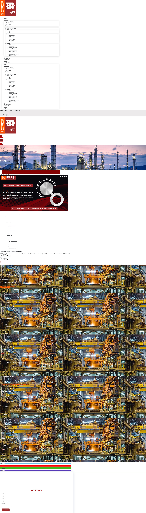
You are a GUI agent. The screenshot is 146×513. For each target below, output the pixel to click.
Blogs (5, 107)
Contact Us (7, 62)
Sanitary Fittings (12, 39)
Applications (7, 104)
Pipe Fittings (11, 40)
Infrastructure (9, 25)
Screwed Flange (12, 48)
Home (5, 64)
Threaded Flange (12, 55)
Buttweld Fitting (12, 35)
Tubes (10, 32)
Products (6, 26)
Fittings (7, 33)
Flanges (8, 43)
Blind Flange (11, 46)
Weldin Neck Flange (13, 51)
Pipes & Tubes (9, 29)
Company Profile (9, 21)
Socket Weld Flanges (13, 50)
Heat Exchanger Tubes (11, 28)
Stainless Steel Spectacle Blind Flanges (11, 251)
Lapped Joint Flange (13, 47)
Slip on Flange (11, 44)
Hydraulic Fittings (12, 37)
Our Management (9, 22)
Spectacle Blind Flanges (13, 54)
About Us (6, 20)
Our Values (8, 24)
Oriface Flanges (12, 52)
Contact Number (4, 351)
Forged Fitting (11, 36)
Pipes (10, 31)
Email (2, 349)
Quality (6, 103)
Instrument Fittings (12, 41)
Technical (6, 105)
